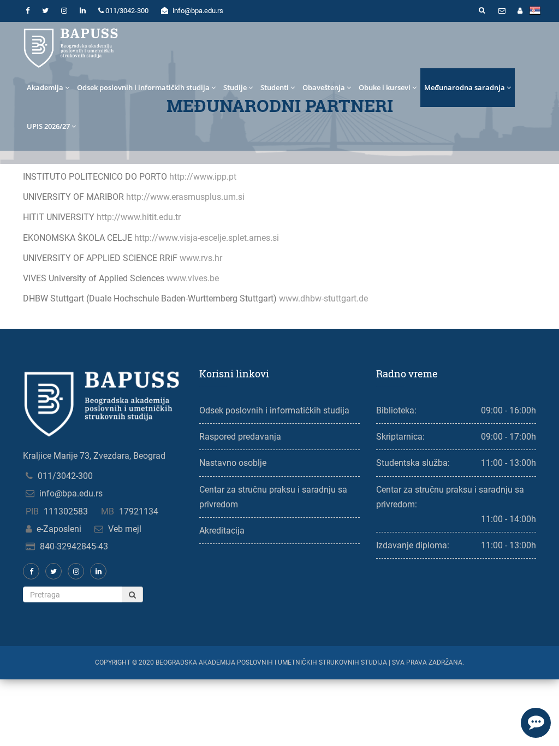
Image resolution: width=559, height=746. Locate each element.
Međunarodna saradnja (464, 87)
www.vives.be (192, 278)
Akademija (45, 87)
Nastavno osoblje (232, 463)
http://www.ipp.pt (202, 176)
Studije (235, 87)
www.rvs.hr (201, 258)
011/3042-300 (65, 476)
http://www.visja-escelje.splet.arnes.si (206, 238)
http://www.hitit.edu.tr (139, 217)
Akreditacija (222, 530)
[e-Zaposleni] (520, 11)
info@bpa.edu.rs (71, 493)
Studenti (274, 87)
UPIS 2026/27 (48, 126)
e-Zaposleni (59, 529)
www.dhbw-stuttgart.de (323, 298)
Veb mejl (124, 529)
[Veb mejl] (501, 11)
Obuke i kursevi (385, 87)
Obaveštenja (323, 87)
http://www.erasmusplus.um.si (185, 197)
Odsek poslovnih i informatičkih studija (143, 87)
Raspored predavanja (240, 436)
